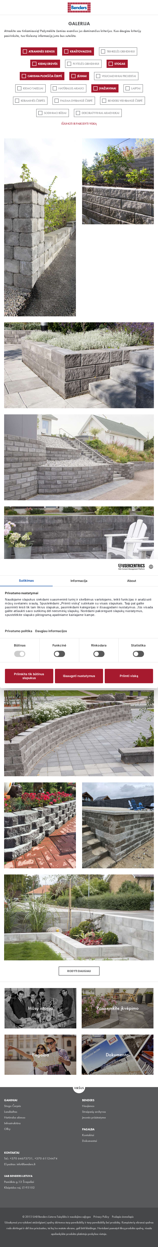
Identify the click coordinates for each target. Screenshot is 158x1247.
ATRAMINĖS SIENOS (42, 51)
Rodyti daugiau (79, 971)
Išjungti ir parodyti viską (79, 123)
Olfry (7, 1129)
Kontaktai (88, 1135)
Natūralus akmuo (71, 88)
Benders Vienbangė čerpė (125, 101)
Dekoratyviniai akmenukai (100, 113)
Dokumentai (89, 1141)
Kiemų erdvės (48, 64)
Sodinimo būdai (55, 113)
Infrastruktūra (12, 1123)
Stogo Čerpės (12, 1106)
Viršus (79, 1088)
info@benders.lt (26, 1164)
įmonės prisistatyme (94, 1117)
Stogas (119, 64)
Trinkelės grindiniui (121, 51)
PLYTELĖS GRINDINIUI (86, 64)
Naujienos (88, 1106)
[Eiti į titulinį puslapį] (79, 7)
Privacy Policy (101, 1217)
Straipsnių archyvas (94, 1112)
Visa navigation (8, 7)
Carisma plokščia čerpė (45, 76)
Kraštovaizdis (81, 51)
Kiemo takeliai (33, 88)
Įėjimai (82, 76)
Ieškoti (152, 7)
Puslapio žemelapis (123, 1217)
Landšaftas (10, 1112)
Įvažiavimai (107, 88)
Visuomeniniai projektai (119, 76)
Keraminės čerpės (33, 101)
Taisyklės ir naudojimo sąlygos (74, 1217)
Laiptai (136, 88)
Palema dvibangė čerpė (76, 101)
